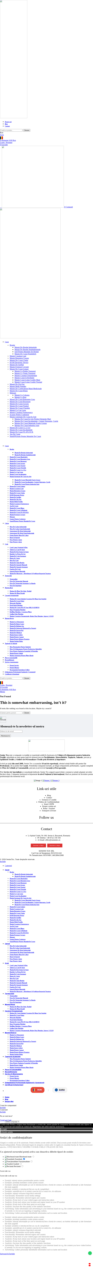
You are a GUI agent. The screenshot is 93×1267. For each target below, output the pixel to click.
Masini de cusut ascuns (17, 463)
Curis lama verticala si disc (19, 547)
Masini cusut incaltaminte (18, 474)
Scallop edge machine (16, 614)
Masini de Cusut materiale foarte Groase (27, 480)
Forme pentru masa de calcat (19, 535)
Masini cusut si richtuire (24, 378)
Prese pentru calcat (16, 540)
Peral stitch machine (16, 605)
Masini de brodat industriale (26, 347)
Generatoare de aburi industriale (20, 531)
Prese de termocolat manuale (19, 581)
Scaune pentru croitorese (18, 519)
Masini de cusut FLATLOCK (19, 512)
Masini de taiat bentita (17, 563)
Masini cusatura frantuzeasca (19, 504)
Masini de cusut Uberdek (18, 468)
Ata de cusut (14, 506)
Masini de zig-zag (15, 499)
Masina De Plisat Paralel (17, 593)
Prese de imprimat (15, 585)
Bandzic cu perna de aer (18, 554)
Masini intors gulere (16, 635)
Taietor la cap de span (17, 550)
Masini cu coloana (22, 395)
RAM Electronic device (17, 495)
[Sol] (55, 781)
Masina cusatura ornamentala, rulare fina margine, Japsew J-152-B (31, 616)
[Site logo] (13, 118)
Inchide (3, 862)
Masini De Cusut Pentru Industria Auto (27, 484)
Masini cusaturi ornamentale (26, 376)
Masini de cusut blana (17, 508)
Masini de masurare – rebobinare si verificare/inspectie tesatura (30, 573)
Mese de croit (14, 560)
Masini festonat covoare (17, 515)
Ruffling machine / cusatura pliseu (21, 612)
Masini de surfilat (15, 497)
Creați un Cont (5, 1120)
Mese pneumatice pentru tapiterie (20, 647)
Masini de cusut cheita (17, 493)
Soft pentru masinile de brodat (27, 352)
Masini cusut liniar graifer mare (27, 380)
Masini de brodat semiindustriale (27, 349)
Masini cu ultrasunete (17, 622)
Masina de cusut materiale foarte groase (31, 423)
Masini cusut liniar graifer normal (28, 382)
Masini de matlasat (16, 633)
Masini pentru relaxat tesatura (19, 639)
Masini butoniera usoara (17, 491)
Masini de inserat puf (16, 630)
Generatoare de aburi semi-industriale (22, 533)
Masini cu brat (20, 397)
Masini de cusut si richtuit (18, 510)
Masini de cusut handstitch (25, 354)
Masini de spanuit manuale (18, 565)
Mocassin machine (15, 603)
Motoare (12, 517)
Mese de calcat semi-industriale (20, 529)
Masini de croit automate (18, 556)
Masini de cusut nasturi (17, 466)
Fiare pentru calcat (16, 542)
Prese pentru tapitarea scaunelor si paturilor (24, 651)
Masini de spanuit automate (19, 567)
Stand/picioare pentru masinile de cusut (22, 521)
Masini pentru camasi (17, 637)
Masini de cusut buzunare (18, 461)
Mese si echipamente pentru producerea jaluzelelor (26, 649)
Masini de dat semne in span (19, 552)
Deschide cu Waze (38, 845)
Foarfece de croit (15, 569)
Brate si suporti (15, 537)
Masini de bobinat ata (17, 626)
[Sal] (47, 781)
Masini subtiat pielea (16, 641)
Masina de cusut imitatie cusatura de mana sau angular (28, 599)
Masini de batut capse (17, 624)
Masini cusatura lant (17, 488)
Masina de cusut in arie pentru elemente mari (33, 419)
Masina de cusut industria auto (27, 425)
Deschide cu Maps (55, 845)
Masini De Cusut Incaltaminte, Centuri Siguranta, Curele (32, 482)
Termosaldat (13, 579)
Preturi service (14, 665)
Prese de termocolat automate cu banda (22, 583)
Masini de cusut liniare (17, 486)
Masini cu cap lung (16, 472)
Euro (2, 135)
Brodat (12, 449)
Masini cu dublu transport (25, 371)
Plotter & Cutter (15, 558)
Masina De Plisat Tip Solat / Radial (20, 591)
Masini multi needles (16, 502)
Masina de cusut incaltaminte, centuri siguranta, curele (36, 421)
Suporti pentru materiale (17, 571)
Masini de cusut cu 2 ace (18, 470)
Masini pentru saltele (16, 653)
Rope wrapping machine (17, 610)
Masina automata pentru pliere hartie (21, 655)
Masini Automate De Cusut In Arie (20, 476)
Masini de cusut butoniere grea (20, 459)
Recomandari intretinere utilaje (20, 670)
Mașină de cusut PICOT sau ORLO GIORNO (24, 607)
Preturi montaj (14, 667)
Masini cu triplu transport (25, 373)
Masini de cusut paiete (17, 601)
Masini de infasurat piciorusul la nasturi (23, 628)
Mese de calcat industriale (18, 527)
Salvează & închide (7, 1254)
